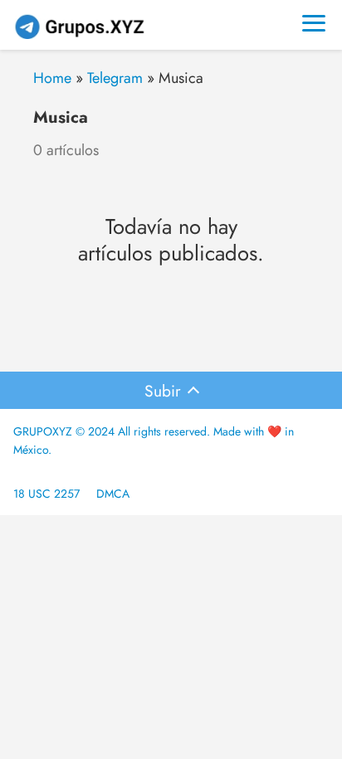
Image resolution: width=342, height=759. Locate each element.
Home (52, 78)
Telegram (115, 78)
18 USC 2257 (46, 493)
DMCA (112, 493)
